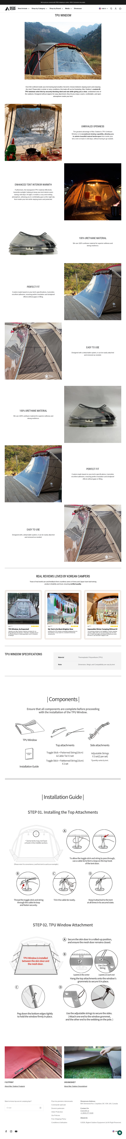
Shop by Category (38, 8)
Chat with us (84, 1111)
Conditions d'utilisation (59, 1122)
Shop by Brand (55, 8)
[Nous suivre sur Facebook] (6, 1131)
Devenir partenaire (57, 1108)
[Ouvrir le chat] (119, 1132)
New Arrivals (22, 8)
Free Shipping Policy (58, 1119)
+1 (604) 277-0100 (86, 1113)
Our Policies (55, 1115)
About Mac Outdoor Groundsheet (75, 1086)
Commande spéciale (58, 1105)
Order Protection (57, 1112)
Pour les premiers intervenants (62, 1101)
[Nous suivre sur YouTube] (16, 1131)
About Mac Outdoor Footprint (15, 1086)
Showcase (78, 8)
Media (67, 8)
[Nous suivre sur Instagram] (11, 1131)
